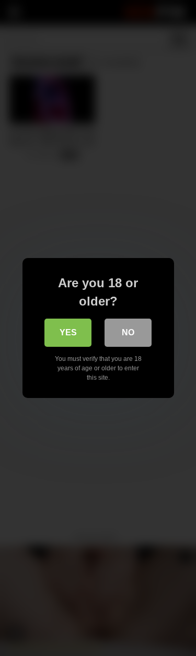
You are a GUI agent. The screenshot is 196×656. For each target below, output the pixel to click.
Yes (68, 332)
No (128, 332)
